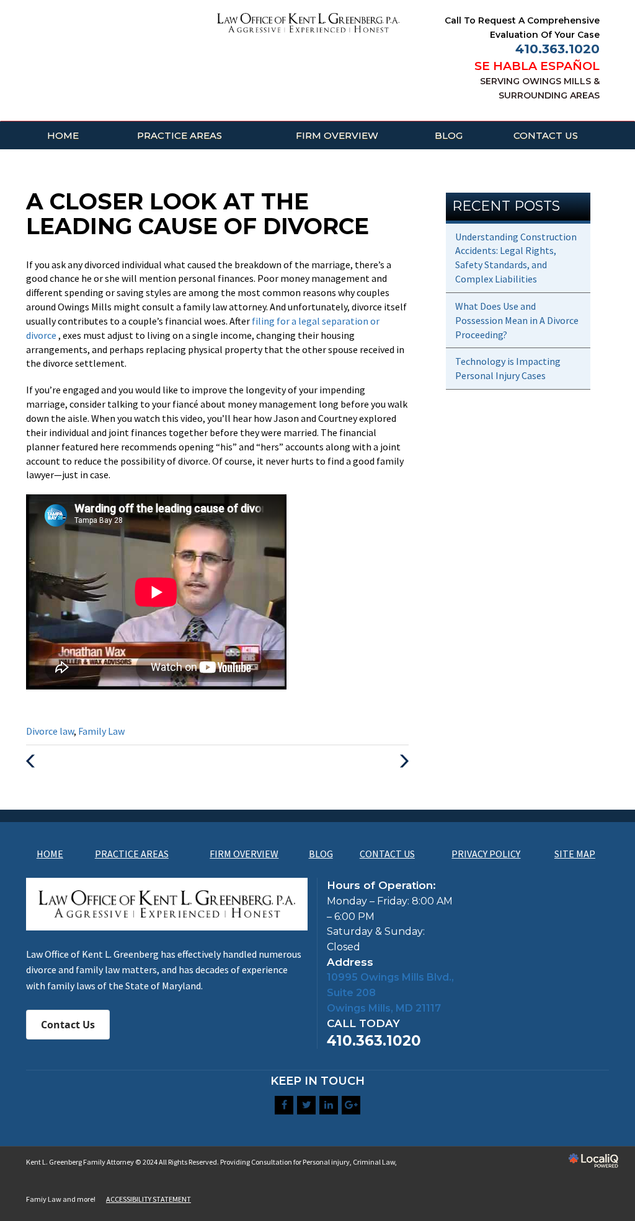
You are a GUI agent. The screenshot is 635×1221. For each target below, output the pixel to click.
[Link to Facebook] (284, 1105)
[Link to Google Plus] (351, 1105)
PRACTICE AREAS (179, 135)
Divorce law (50, 731)
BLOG (449, 135)
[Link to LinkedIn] (328, 1105)
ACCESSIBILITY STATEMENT (148, 1199)
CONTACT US (545, 135)
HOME (63, 135)
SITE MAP (574, 853)
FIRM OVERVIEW (337, 135)
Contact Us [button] (68, 1024)
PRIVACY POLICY (485, 853)
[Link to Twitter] (306, 1105)
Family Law (101, 731)
